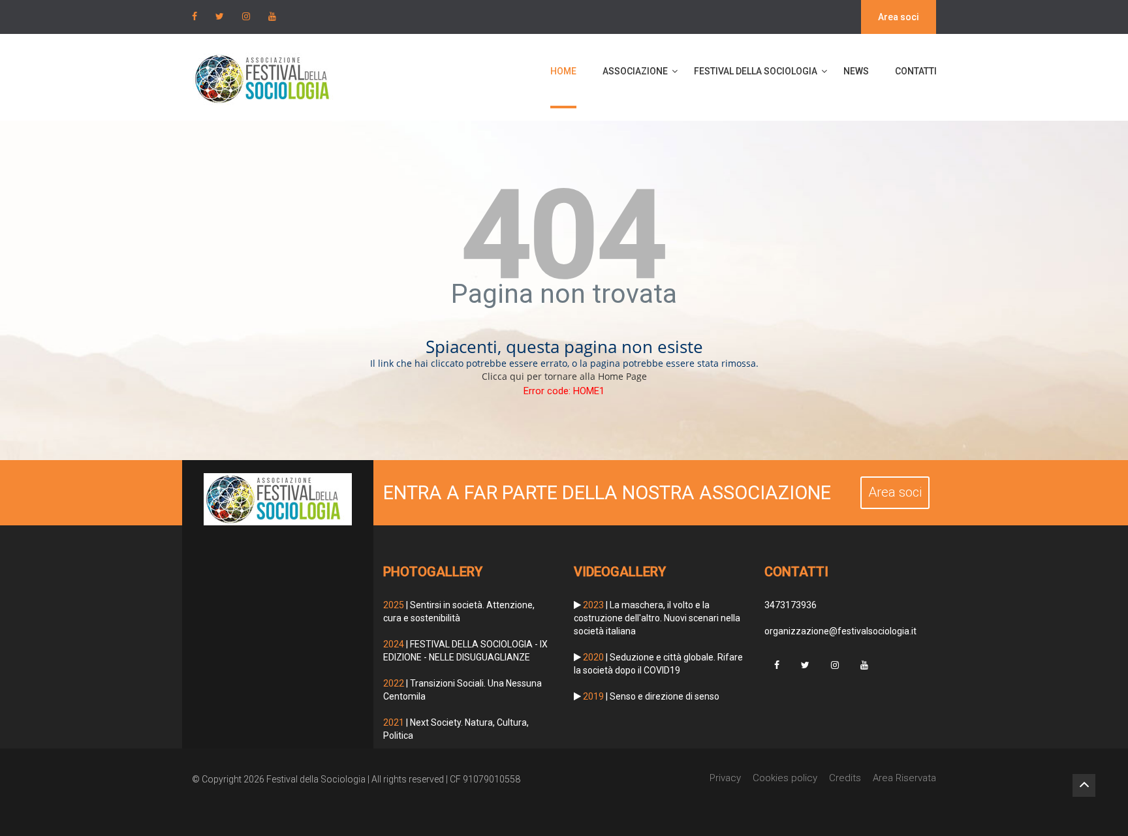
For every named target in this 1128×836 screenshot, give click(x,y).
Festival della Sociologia (755, 71)
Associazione (635, 71)
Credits (845, 778)
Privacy (725, 778)
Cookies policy (785, 778)
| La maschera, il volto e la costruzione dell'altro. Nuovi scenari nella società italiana (657, 618)
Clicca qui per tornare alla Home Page (564, 376)
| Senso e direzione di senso (651, 696)
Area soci (898, 17)
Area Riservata (904, 778)
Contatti (916, 71)
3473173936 (790, 605)
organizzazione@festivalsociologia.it (840, 631)
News (856, 71)
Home (563, 71)
